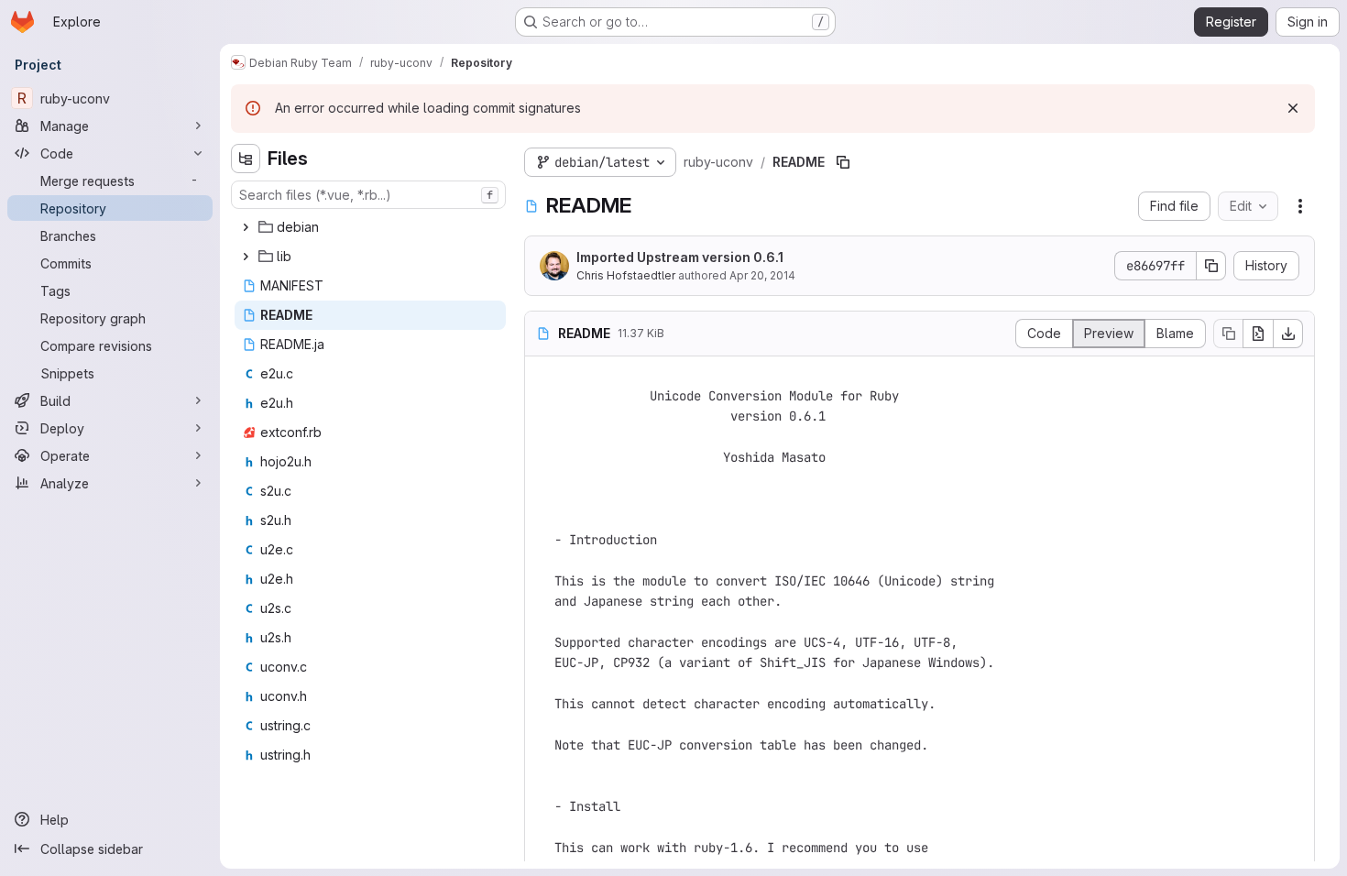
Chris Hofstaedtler (625, 275)
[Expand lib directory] (246, 257)
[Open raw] (1258, 333)
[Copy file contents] (1228, 333)
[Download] (1288, 333)
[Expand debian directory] (246, 227)
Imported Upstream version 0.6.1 (679, 257)
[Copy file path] (843, 162)
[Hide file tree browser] (245, 158)
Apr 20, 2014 (762, 275)
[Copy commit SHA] (1211, 265)
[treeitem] (370, 227)
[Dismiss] (1293, 108)
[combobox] (368, 195)
